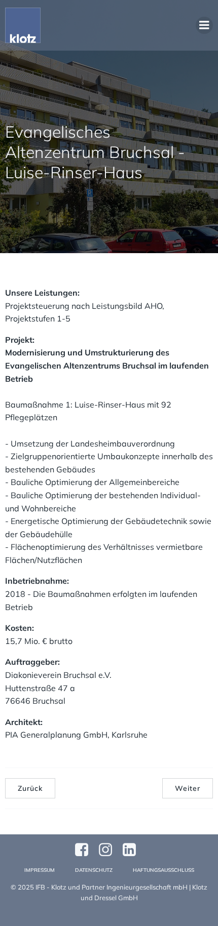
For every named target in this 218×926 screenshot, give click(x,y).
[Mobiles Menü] (204, 25)
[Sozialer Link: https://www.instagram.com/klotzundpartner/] (109, 850)
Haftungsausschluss (163, 870)
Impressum (39, 870)
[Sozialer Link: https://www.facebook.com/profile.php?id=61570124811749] (85, 850)
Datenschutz (94, 870)
